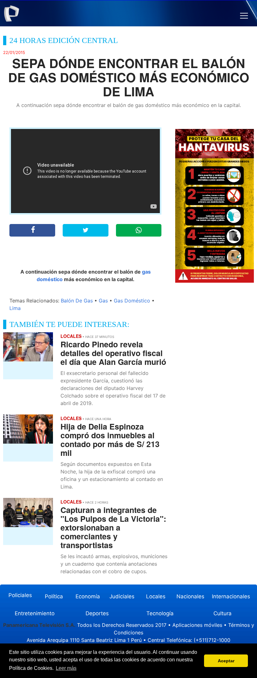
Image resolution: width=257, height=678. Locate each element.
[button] (244, 16)
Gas (103, 300)
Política (54, 596)
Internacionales (231, 596)
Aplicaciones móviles (197, 625)
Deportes (97, 613)
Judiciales (121, 596)
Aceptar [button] (226, 660)
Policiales (20, 595)
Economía (88, 596)
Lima (15, 308)
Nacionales (190, 596)
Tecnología (160, 613)
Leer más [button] (66, 668)
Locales (155, 596)
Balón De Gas (77, 300)
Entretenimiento (35, 613)
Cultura (222, 613)
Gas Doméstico (132, 300)
